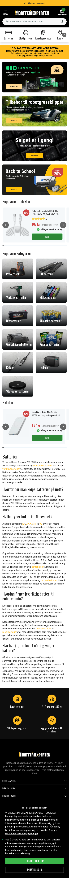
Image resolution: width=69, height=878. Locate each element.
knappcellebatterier (43, 465)
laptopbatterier (43, 628)
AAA (28, 524)
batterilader (37, 567)
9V (41, 524)
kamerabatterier (49, 580)
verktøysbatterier (11, 469)
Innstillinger (34, 870)
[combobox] (34, 21)
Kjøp (47, 236)
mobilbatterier (9, 632)
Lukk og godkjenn (34, 861)
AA (23, 524)
